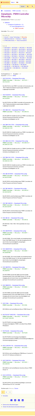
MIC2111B (22, 49)
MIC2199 (28, 61)
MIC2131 (14, 52)
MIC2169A (29, 56)
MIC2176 (14, 57)
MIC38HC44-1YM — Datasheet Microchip (15, 124)
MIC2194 (6, 61)
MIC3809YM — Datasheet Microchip (14, 267)
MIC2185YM (6, 364)
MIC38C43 (15, 64)
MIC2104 (14, 49)
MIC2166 (6, 56)
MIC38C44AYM (7, 192)
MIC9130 (24, 68)
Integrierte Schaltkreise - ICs (16, 24)
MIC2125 (6, 51)
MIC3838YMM (7, 252)
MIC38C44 (23, 64)
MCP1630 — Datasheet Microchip (13, 331)
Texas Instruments (22, 40)
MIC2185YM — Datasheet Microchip (14, 360)
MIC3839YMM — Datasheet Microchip (14, 231)
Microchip (17, 80)
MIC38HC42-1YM (7, 161)
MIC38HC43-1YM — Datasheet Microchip (15, 141)
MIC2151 (28, 52)
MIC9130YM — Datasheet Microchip (14, 95)
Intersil (6, 37)
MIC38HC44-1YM (7, 128)
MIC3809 (14, 63)
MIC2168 (14, 56)
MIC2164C (22, 54)
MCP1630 (7, 47)
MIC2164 (14, 54)
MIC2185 (14, 59)
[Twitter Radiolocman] (15, 400)
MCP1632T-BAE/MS (8, 318)
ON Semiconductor (9, 38)
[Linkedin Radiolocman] (23, 400)
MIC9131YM (6, 82)
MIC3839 (28, 63)
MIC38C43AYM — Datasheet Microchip (15, 203)
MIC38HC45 (16, 68)
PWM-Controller (19, 28)
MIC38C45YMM (7, 177)
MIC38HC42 (15, 66)
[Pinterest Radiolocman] (19, 400)
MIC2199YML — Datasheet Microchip (14, 375)
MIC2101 (22, 47)
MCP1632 (14, 47)
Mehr (13, 2)
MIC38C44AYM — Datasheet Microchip (15, 188)
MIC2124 (29, 49)
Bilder (14, 75)
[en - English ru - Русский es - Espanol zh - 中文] (17, 2)
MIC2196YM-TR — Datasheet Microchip (15, 345)
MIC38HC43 (24, 66)
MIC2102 (29, 47)
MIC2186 (21, 59)
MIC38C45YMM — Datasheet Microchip (15, 174)
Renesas (18, 38)
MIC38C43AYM (7, 206)
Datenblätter (6, 2)
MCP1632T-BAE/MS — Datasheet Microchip (16, 314)
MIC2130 (6, 52)
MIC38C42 (7, 64)
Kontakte (5, 395)
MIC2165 (29, 54)
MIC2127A (22, 51)
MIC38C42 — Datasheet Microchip (13, 218)
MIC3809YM (6, 270)
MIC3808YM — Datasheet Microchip (14, 285)
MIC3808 (6, 63)
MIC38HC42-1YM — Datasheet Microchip (15, 157)
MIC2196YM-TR (7, 349)
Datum (16, 388)
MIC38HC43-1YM (7, 144)
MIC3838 (21, 63)
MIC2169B (7, 57)
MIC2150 (21, 52)
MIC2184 (6, 59)
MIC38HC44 (7, 68)
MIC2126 (14, 51)
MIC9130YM (6, 98)
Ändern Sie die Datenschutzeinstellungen (14, 406)
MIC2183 (29, 57)
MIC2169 (21, 56)
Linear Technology (15, 37)
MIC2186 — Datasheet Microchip (13, 303)
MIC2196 (14, 61)
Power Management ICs (17, 26)
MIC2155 (6, 54)
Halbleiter (7, 22)
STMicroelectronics (9, 40)
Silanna (25, 38)
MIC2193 (28, 59)
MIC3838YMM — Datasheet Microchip (14, 249)
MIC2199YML (6, 378)
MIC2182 (22, 57)
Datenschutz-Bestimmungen (10, 404)
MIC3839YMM (7, 234)
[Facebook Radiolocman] (12, 400)
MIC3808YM (6, 288)
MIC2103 (6, 49)
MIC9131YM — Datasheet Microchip (14, 78)
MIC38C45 (7, 66)
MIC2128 (29, 51)
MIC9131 (6, 69)
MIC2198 (21, 61)
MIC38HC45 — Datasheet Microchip (14, 110)
